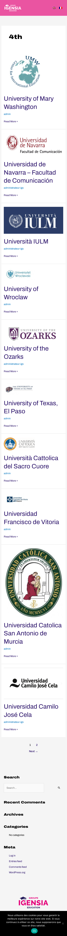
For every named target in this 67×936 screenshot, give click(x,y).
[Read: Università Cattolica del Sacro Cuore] (19, 443)
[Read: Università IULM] (33, 220)
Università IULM (26, 241)
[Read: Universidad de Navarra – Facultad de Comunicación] (33, 144)
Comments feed (18, 867)
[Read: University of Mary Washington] (26, 71)
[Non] (62, 923)
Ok (34, 930)
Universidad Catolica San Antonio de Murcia (33, 633)
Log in (12, 855)
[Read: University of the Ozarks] (31, 331)
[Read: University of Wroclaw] (19, 274)
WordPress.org (17, 872)
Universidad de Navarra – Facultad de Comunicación (30, 172)
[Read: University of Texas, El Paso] (19, 389)
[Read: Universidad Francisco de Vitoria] (17, 499)
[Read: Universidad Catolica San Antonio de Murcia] (33, 582)
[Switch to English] (54, 8)
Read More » (11, 121)
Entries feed (15, 861)
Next (33, 751)
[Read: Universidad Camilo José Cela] (33, 683)
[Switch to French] (60, 8)
